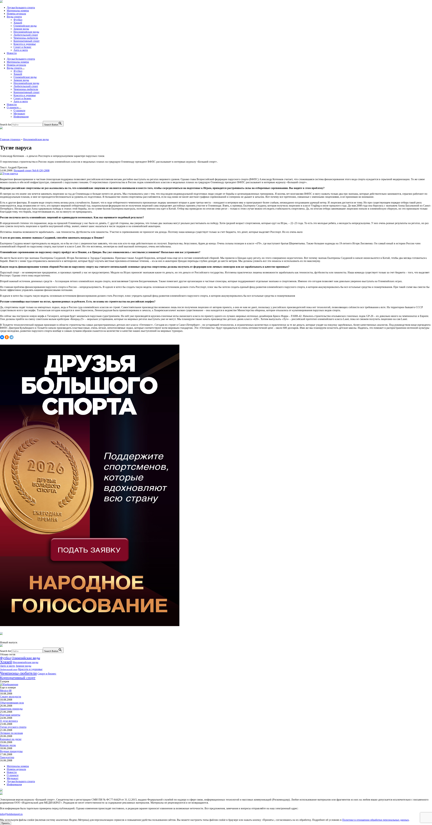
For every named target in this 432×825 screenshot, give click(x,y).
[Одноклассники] (7, 337)
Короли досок (8, 745)
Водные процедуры (11, 751)
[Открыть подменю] (23, 68)
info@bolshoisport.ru (11, 814)
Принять (5, 823)
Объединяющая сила (12, 702)
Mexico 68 (5, 690)
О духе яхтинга (9, 720)
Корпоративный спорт (26, 41)
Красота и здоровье (25, 44)
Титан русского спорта (13, 727)
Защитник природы (11, 708)
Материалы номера (18, 10)
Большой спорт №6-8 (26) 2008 (31, 170)
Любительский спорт (26, 34)
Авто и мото (21, 50)
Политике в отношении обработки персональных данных (375, 819)
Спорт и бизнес (22, 47)
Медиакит (19, 113)
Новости (12, 53)
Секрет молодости (10, 696)
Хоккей (18, 22)
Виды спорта (14, 16)
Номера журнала (16, 13)
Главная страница (10, 139)
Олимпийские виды (25, 25)
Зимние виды (21, 28)
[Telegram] (11, 337)
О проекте (13, 107)
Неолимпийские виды (26, 31)
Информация (21, 116)
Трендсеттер (7, 757)
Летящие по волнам (11, 733)
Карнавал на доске (10, 739)
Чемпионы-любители (26, 37)
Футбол (18, 19)
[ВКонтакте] (2, 337)
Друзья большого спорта (21, 7)
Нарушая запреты (10, 714)
